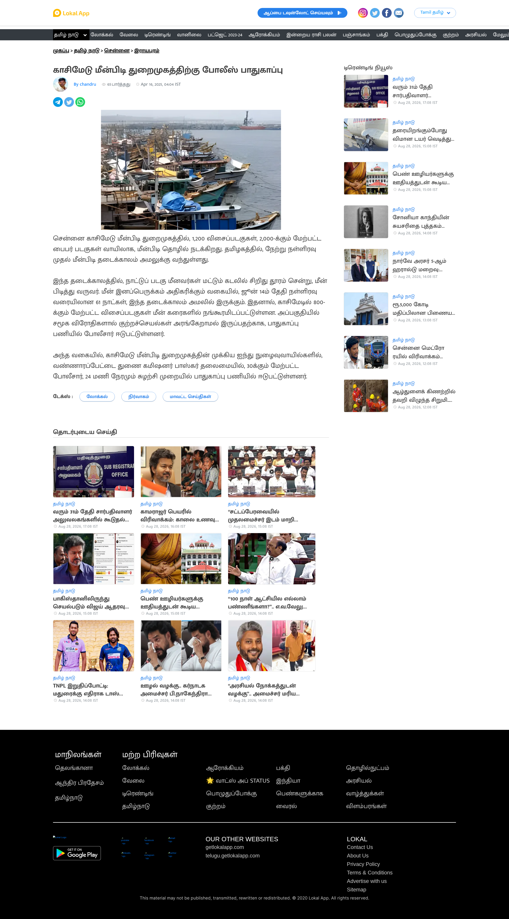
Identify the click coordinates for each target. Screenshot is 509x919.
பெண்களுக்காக (299, 793)
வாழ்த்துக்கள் (365, 793)
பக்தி (283, 768)
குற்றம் (216, 806)
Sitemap (356, 889)
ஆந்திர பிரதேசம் (79, 783)
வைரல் (286, 806)
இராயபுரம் (146, 50)
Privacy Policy (363, 864)
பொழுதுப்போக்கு (231, 793)
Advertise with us (367, 881)
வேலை (133, 780)
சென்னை (117, 50)
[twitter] (69, 103)
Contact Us (360, 847)
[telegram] (58, 103)
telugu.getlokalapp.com (233, 856)
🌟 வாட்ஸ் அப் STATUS (238, 780)
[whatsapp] (80, 103)
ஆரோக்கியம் (225, 768)
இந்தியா (288, 780)
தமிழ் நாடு (66, 34)
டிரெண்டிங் (137, 793)
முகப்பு (61, 50)
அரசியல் (359, 780)
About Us (358, 856)
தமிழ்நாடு (69, 797)
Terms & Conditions (370, 872)
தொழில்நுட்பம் (367, 768)
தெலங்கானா (74, 768)
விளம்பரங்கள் (366, 806)
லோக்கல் (135, 768)
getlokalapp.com (225, 847)
